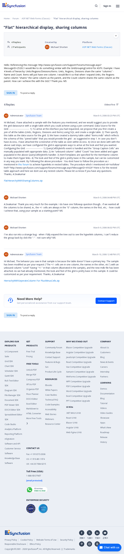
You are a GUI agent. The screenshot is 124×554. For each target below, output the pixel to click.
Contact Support (106, 300)
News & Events (107, 362)
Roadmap (104, 432)
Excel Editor (31, 403)
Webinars (49, 419)
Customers (105, 352)
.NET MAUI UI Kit (73, 413)
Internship (104, 371)
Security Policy (66, 539)
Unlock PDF (31, 369)
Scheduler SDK (11, 371)
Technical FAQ (51, 399)
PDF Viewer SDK (12, 405)
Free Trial (30, 351)
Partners (104, 376)
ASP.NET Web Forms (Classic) (36, 18)
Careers (104, 367)
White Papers (51, 390)
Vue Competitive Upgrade (78, 367)
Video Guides (106, 413)
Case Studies (51, 395)
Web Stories (50, 414)
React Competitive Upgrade (79, 362)
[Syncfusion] (18, 532)
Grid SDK (9, 361)
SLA (46, 367)
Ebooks (48, 385)
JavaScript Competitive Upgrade (80, 357)
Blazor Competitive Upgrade (79, 347)
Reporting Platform (13, 434)
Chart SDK (9, 366)
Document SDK (11, 400)
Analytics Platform (13, 429)
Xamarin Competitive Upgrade (80, 371)
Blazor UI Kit (71, 422)
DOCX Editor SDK (12, 409)
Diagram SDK (11, 390)
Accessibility (50, 409)
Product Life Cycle (53, 371)
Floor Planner (32, 394)
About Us (104, 347)
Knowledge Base (52, 352)
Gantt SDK (9, 375)
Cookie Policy (27, 539)
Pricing (29, 356)
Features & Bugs (52, 362)
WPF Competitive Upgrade (78, 381)
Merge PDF (31, 374)
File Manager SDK (12, 395)
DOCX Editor (32, 399)
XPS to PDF (31, 384)
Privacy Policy (11, 539)
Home (7, 18)
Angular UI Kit (72, 427)
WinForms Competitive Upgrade (81, 376)
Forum (16, 18)
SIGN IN (10, 315)
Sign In (107, 5)
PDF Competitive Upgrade (78, 386)
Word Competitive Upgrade (79, 391)
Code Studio (10, 424)
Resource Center (52, 424)
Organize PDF (32, 389)
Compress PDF (33, 379)
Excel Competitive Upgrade (78, 396)
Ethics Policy (35, 544)
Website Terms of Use (46, 539)
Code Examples (52, 404)
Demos (103, 388)
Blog (102, 357)
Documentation (107, 393)
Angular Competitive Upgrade (80, 352)
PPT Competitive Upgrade (78, 401)
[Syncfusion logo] (14, 5)
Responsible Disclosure (15, 544)
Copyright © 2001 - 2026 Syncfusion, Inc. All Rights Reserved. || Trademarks (40, 549)
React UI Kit (71, 417)
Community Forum (53, 347)
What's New (105, 427)
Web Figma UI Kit (74, 432)
